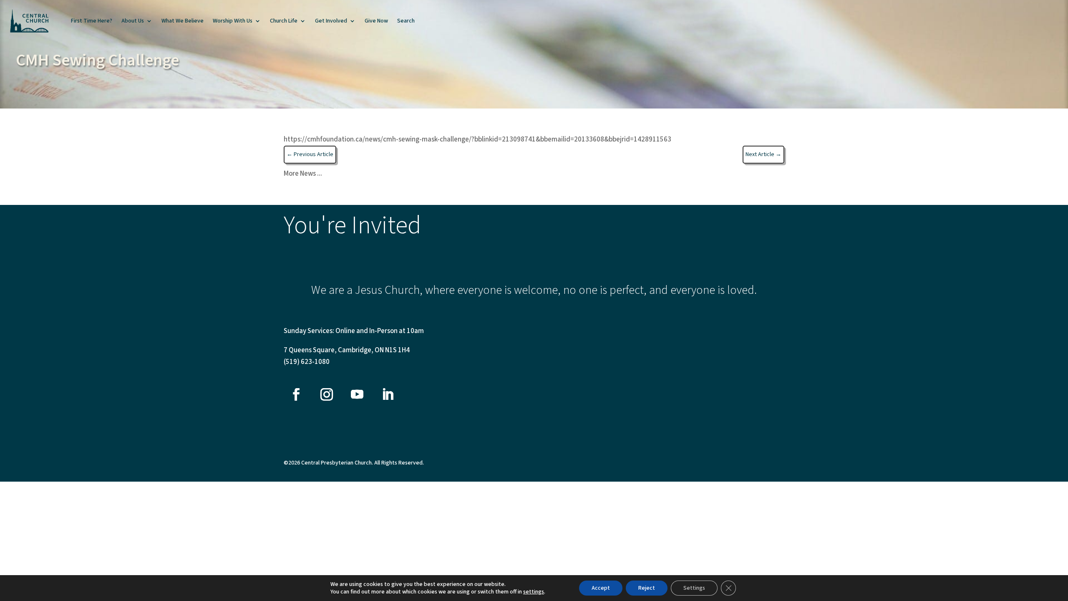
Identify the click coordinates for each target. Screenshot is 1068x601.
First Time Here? (91, 21)
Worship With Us (232, 21)
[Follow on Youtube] (357, 394)
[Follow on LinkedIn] (387, 394)
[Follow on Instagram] (326, 394)
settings (533, 592)
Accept (601, 588)
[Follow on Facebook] (296, 394)
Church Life (283, 21)
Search (406, 21)
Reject (646, 588)
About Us (132, 21)
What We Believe (182, 21)
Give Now (376, 21)
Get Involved (331, 21)
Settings (694, 588)
